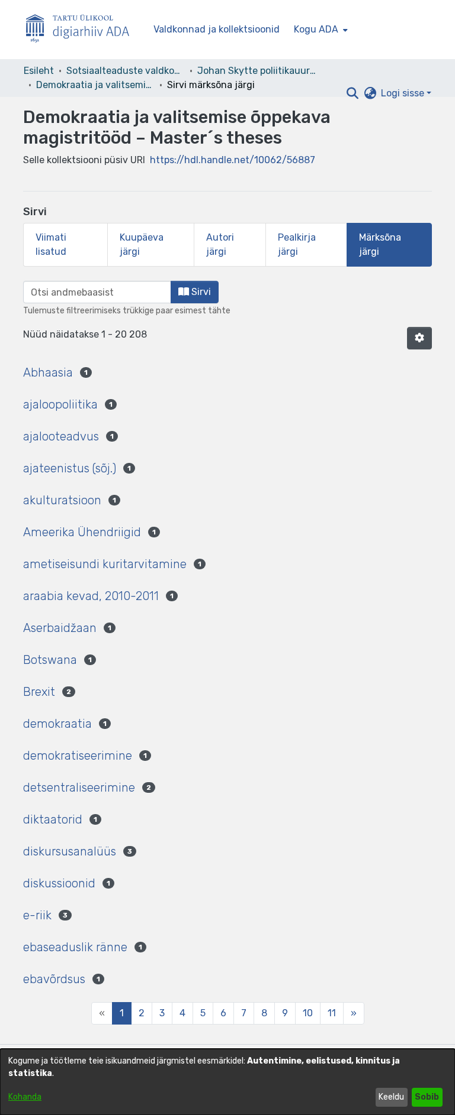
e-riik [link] (37, 915)
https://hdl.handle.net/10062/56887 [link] (232, 160)
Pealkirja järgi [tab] (297, 244)
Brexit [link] (39, 692)
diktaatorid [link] (52, 819)
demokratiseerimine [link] (77, 755)
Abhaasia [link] (48, 372)
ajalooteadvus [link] (61, 436)
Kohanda (24, 1097)
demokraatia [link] (57, 724)
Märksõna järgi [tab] (380, 244)
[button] (352, 93)
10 (308, 1013)
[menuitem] (319, 29)
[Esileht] (82, 29)
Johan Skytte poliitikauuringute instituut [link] (256, 70)
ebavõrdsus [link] (54, 979)
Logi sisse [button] (404, 93)
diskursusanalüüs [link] (69, 851)
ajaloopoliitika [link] (60, 404)
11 (332, 1013)
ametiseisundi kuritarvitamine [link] (105, 564)
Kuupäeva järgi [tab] (142, 244)
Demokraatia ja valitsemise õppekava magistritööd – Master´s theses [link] (95, 84)
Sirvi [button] (200, 291)
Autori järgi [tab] (220, 244)
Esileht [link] (39, 70)
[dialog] (227, 1082)
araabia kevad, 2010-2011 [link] (91, 596)
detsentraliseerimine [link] (79, 787)
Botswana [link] (50, 660)
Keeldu (391, 1097)
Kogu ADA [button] (316, 29)
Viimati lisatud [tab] (51, 244)
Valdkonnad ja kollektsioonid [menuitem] (216, 29)
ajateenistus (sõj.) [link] (69, 468)
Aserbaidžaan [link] (60, 628)
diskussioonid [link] (59, 883)
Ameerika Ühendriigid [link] (82, 532)
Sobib (427, 1097)
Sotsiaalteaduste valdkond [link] (125, 70)
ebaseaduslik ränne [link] (75, 947)
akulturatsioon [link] (62, 500)
